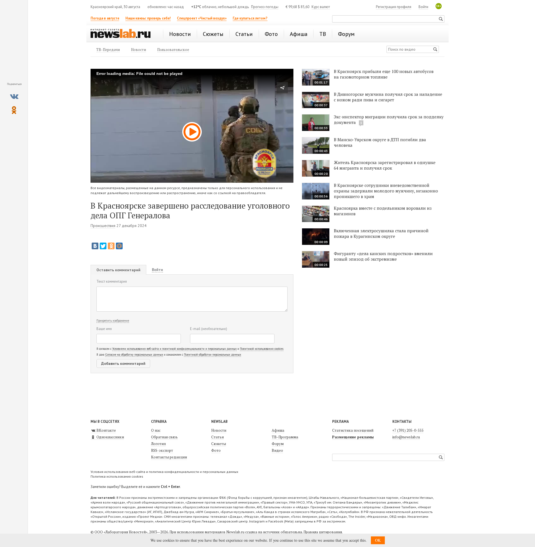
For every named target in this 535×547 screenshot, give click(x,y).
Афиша (278, 430)
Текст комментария (111, 281)
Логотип (158, 443)
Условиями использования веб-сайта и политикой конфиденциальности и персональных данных (174, 349)
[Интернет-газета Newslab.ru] (123, 34)
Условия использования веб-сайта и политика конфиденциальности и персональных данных (164, 472)
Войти (423, 6)
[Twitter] (103, 246)
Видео (277, 450)
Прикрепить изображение (112, 321)
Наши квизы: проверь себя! (148, 18)
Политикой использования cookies (261, 349)
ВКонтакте (106, 430)
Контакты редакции (169, 457)
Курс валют (321, 6)
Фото (216, 450)
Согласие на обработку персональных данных (134, 354)
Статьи (217, 436)
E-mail (208, 328)
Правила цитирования (322, 531)
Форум (278, 443)
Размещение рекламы (353, 436)
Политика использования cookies (117, 476)
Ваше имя (104, 328)
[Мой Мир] (119, 246)
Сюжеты (218, 443)
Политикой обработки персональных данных (212, 354)
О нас (155, 430)
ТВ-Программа (285, 436)
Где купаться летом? (250, 18)
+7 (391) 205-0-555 (408, 430)
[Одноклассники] (111, 246)
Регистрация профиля (393, 6)
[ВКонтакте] (95, 246)
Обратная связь (164, 436)
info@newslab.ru (406, 436)
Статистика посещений (352, 430)
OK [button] (378, 540)
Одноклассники (110, 436)
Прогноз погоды (264, 6)
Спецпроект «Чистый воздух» (202, 18)
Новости (218, 430)
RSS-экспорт (162, 450)
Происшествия (103, 225)
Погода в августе (105, 18)
